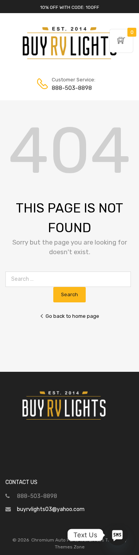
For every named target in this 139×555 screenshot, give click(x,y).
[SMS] (117, 535)
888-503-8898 (71, 87)
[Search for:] (69, 279)
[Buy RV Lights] (69, 59)
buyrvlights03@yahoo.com (51, 509)
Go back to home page (72, 316)
